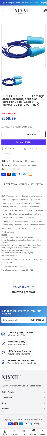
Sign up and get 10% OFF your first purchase (19, 3)
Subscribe (36, 320)
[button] (44, 11)
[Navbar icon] (2, 11)
